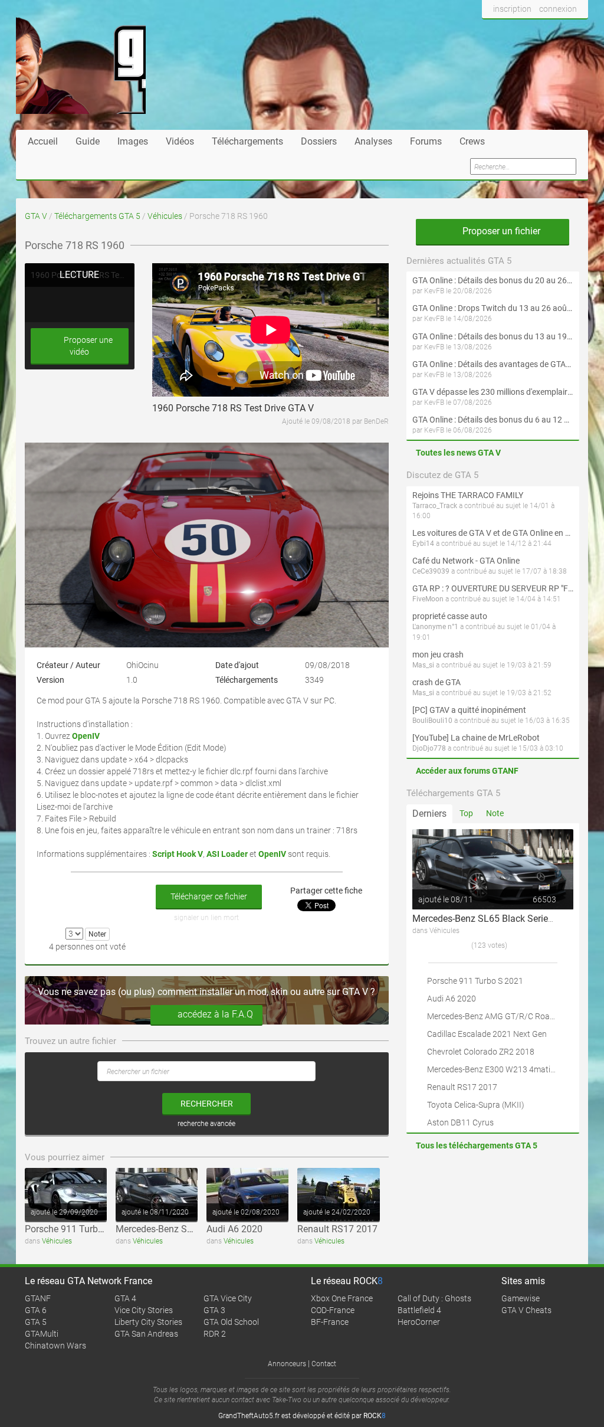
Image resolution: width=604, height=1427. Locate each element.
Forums (426, 141)
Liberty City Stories (148, 1322)
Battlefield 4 (419, 1310)
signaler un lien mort (206, 918)
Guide (88, 141)
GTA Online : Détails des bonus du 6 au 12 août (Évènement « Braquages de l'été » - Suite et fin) (492, 419)
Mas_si (423, 665)
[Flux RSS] (576, 31)
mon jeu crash (438, 654)
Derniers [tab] (429, 813)
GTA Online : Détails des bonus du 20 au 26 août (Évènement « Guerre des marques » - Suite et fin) (492, 280)
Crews (472, 141)
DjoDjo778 (429, 748)
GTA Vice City (227, 1298)
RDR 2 (214, 1333)
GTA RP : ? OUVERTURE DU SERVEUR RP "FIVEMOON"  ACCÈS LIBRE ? (492, 588)
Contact (323, 1364)
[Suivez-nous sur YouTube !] (554, 31)
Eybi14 (423, 543)
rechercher (206, 1103)
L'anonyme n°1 (435, 627)
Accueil (43, 141)
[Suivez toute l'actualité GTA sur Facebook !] (491, 31)
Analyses (373, 141)
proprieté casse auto (449, 616)
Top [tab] (466, 813)
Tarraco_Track (434, 506)
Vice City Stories (143, 1310)
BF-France (330, 1322)
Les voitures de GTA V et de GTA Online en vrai (492, 533)
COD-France (332, 1310)
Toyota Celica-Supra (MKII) (475, 1104)
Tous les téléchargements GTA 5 (476, 1145)
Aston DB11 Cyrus (460, 1122)
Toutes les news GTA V (458, 452)
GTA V (36, 216)
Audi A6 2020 (234, 1229)
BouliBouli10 (432, 720)
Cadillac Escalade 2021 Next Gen (487, 1034)
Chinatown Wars (55, 1345)
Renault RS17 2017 (337, 1229)
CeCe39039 (430, 571)
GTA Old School (231, 1322)
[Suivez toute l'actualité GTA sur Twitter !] (510, 31)
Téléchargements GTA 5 (97, 216)
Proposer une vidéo (87, 345)
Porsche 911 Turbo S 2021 (80, 1229)
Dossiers (319, 141)
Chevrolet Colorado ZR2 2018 (480, 1051)
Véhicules (164, 216)
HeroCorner (419, 1322)
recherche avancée (206, 1124)
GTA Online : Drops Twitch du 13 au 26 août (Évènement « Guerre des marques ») (492, 308)
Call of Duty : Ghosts (434, 1298)
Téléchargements (247, 141)
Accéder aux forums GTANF (467, 770)
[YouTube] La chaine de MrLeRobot (476, 737)
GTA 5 (36, 1322)
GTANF (38, 1298)
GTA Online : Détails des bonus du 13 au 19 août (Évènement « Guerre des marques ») (492, 336)
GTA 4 (125, 1298)
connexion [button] (558, 9)
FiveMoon (428, 599)
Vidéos (180, 141)
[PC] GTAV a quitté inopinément (469, 710)
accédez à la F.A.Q (215, 1014)
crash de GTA (436, 682)
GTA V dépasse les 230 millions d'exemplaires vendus (492, 392)
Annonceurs (287, 1364)
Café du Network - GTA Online (466, 560)
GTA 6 (36, 1310)
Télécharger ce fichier (208, 896)
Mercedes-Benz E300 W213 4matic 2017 (501, 1069)
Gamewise (520, 1298)
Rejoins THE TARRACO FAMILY (467, 495)
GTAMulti (41, 1333)
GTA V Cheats (526, 1310)
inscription (512, 9)
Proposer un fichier (500, 231)
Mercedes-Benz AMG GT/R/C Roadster (498, 1016)
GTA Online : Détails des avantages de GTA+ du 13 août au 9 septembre (492, 364)
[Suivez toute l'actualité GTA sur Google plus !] (532, 31)
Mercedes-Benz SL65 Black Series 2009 (198, 1229)
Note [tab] (495, 813)
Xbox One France (342, 1298)
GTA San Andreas (146, 1333)
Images (132, 141)
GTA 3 (214, 1310)
